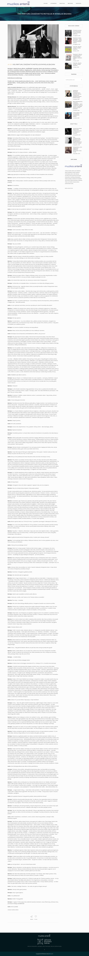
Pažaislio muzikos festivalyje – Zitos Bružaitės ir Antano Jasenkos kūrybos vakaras (77, 40)
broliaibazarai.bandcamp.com (14, 89)
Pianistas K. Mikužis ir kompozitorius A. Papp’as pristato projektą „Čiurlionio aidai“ (77, 57)
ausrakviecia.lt (21, 903)
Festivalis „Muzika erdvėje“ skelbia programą (77, 48)
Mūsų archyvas (69, 188)
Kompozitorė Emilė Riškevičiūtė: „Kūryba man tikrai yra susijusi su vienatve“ (77, 131)
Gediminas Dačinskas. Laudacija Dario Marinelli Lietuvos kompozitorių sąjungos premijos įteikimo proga (77, 94)
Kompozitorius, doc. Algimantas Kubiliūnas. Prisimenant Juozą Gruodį (77, 149)
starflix (51, 953)
